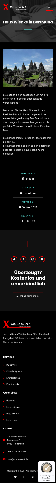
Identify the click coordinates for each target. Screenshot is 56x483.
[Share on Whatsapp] (33, 221)
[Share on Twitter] (28, 221)
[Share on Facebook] (22, 221)
